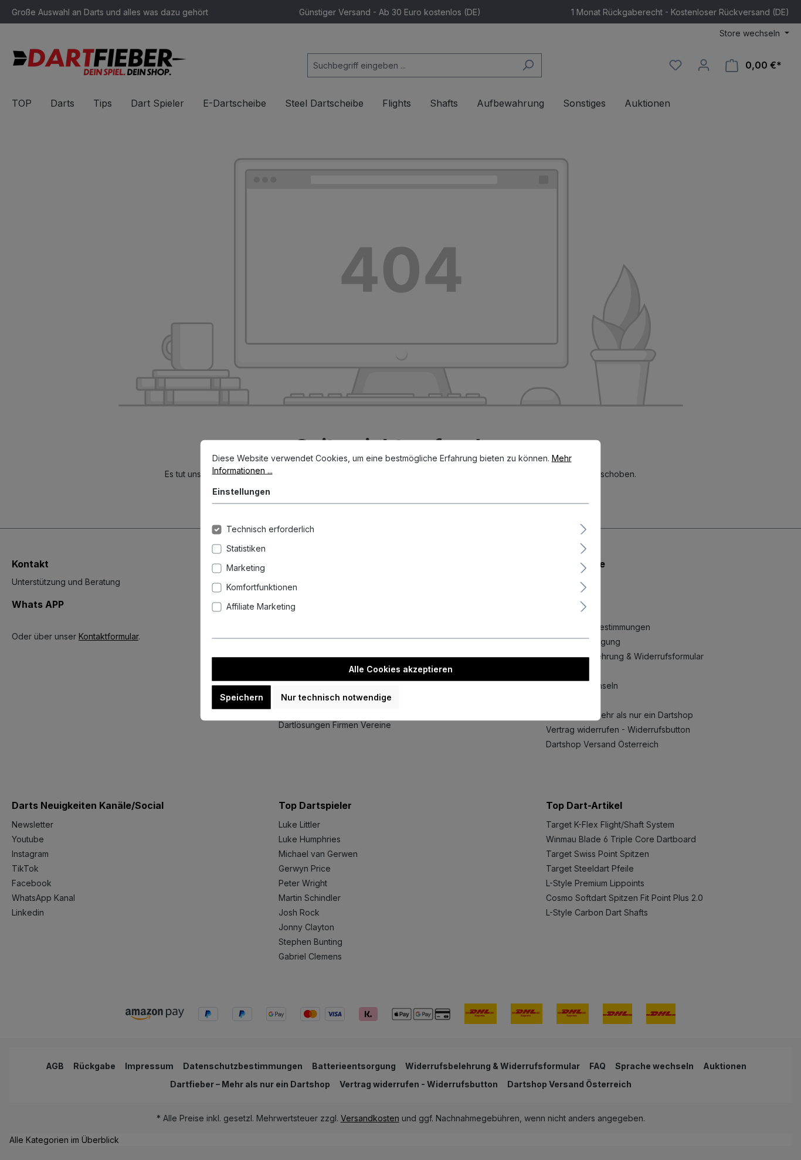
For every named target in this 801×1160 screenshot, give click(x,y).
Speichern (241, 697)
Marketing (245, 567)
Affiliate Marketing (261, 606)
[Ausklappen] (583, 527)
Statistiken (246, 548)
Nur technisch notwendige (336, 697)
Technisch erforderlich (270, 528)
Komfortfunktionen (261, 586)
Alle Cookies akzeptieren (401, 668)
